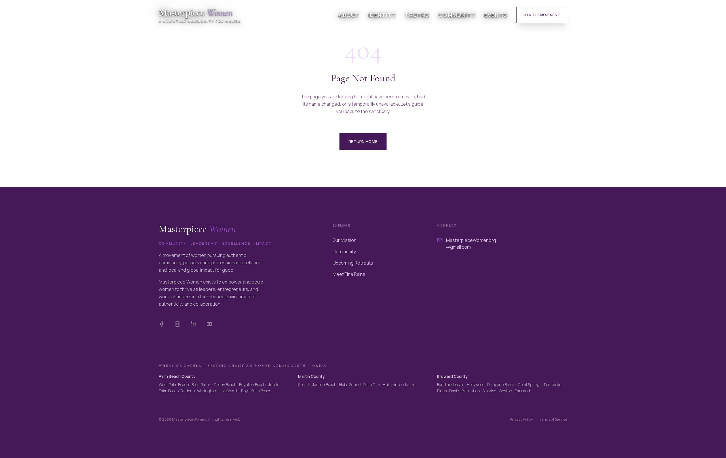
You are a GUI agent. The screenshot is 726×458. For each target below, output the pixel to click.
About (348, 15)
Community (456, 15)
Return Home (363, 141)
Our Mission (344, 240)
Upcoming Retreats (353, 263)
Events (495, 15)
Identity (382, 15)
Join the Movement (542, 14)
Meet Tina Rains (349, 274)
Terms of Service (553, 419)
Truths (417, 15)
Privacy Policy (521, 419)
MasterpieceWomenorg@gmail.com (471, 243)
